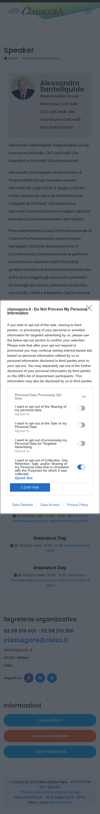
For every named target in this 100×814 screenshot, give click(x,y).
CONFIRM (30, 487)
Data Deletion (22, 505)
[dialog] (50, 407)
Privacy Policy (77, 505)
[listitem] (50, 396)
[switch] (81, 408)
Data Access (50, 505)
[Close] (90, 309)
